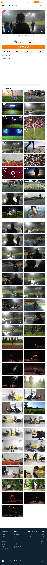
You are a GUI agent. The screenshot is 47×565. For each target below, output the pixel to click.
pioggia (15, 84)
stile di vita (35, 84)
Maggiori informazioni (7, 57)
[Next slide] (42, 84)
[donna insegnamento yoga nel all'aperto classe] (34, 472)
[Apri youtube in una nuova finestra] (26, 560)
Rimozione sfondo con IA (5, 551)
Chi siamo (30, 537)
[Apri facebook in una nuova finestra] (14, 560)
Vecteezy (4, 535)
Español (41, 535)
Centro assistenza (31, 534)
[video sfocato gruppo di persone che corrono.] (34, 198)
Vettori (5, 2)
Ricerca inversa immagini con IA (5, 547)
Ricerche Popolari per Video (17, 546)
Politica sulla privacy (40, 560)
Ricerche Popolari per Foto (17, 544)
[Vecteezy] (2, 2)
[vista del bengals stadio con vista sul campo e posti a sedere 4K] (34, 185)
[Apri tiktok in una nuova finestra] (22, 560)
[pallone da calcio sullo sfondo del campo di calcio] (12, 95)
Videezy (3, 537)
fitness (28, 84)
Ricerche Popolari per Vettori (17, 541)
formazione (21, 84)
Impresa (3, 539)
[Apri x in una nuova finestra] (24, 560)
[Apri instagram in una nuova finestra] (16, 560)
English (41, 534)
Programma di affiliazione (17, 538)
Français (41, 541)
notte (9, 84)
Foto (11, 2)
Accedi (41, 1)
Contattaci (30, 535)
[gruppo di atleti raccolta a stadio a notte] (34, 108)
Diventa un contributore (30, 540)
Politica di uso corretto (39, 561)
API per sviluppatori (4, 543)
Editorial (22, 2)
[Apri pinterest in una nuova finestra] (20, 560)
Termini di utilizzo (32, 560)
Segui (30, 42)
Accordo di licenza (17, 534)
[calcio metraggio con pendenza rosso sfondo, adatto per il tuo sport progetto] (12, 173)
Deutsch (41, 539)
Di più (28, 2)
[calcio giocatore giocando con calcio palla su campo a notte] (12, 211)
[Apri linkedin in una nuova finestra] (18, 560)
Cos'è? (12, 55)
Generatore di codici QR (5, 554)
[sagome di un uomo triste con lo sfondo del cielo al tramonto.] (34, 173)
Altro (41, 542)
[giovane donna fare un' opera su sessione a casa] (12, 394)
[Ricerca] (41, 5)
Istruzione (4, 541)
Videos (16, 2)
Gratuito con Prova (23, 46)
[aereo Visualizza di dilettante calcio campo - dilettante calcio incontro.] (34, 134)
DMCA (15, 535)
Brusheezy (4, 534)
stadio (4, 84)
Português (42, 537)
